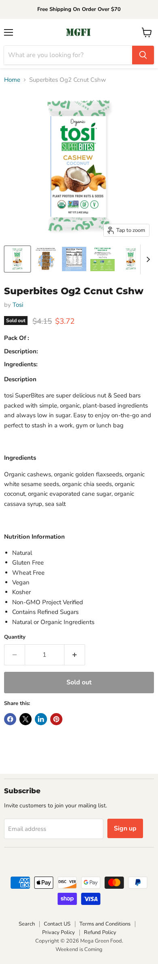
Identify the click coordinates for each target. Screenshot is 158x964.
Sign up (125, 828)
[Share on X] (25, 719)
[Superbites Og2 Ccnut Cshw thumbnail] (17, 259)
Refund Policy (100, 932)
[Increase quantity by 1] (74, 654)
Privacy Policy (58, 932)
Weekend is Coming (79, 949)
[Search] (143, 55)
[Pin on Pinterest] (56, 719)
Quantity (15, 637)
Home (12, 79)
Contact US (57, 924)
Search (27, 924)
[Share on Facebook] (10, 719)
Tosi (18, 305)
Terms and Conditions (104, 924)
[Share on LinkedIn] (41, 719)
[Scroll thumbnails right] (146, 259)
